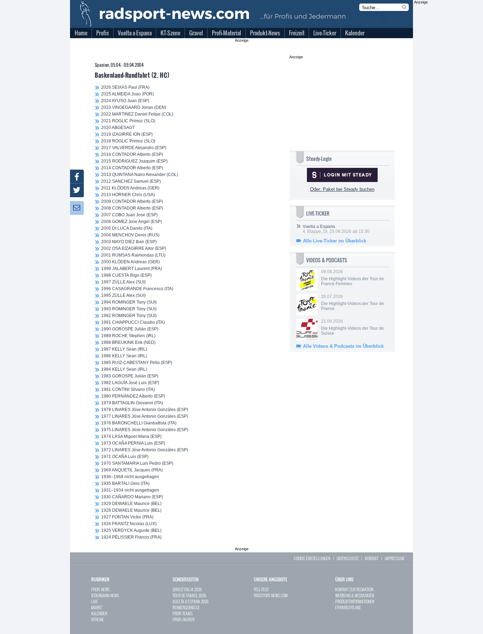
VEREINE (97, 619)
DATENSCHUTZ (348, 558)
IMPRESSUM (394, 558)
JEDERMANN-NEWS (105, 595)
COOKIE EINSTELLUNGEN (312, 558)
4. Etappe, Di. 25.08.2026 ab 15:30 (336, 229)
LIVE (94, 601)
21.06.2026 (352, 327)
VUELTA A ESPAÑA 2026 (191, 601)
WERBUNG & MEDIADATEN (354, 595)
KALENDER (99, 613)
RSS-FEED (261, 589)
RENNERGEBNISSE (186, 607)
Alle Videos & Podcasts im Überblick (343, 346)
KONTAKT (371, 558)
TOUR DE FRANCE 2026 (189, 595)
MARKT (96, 607)
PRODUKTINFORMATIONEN (354, 601)
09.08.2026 (352, 277)
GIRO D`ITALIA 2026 (187, 589)
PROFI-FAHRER (183, 619)
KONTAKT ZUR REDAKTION (354, 589)
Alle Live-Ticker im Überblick (334, 240)
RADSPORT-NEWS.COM (271, 595)
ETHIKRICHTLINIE (348, 607)
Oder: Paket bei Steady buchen (342, 189)
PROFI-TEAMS (183, 613)
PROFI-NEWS (100, 589)
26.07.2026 (352, 302)
